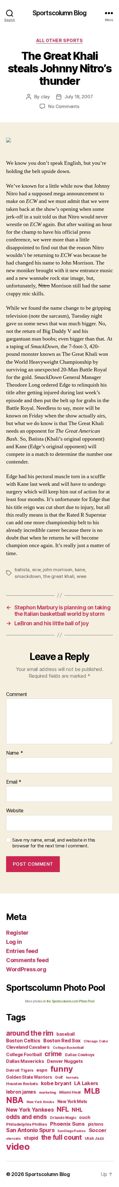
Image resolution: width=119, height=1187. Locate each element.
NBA (14, 1100)
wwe (81, 576)
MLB (92, 1090)
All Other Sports (59, 40)
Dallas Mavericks (25, 1061)
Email (13, 782)
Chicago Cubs (96, 1041)
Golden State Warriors (29, 1077)
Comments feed (27, 960)
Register (17, 932)
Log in (14, 942)
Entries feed (22, 951)
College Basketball (68, 1047)
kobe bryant (56, 1083)
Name (14, 753)
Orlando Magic (63, 1118)
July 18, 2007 (78, 96)
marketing (47, 1092)
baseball (65, 1034)
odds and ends (26, 1116)
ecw (36, 569)
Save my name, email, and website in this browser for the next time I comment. (53, 843)
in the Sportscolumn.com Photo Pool (68, 1001)
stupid (31, 1138)
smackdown (28, 576)
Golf (59, 1077)
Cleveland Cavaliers (28, 1047)
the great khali (58, 576)
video (18, 1146)
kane (80, 569)
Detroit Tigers (19, 1070)
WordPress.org (26, 969)
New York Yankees (30, 1109)
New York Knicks (40, 1102)
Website (14, 811)
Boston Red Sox (62, 1040)
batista (22, 569)
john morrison (57, 569)
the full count (62, 1137)
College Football (24, 1054)
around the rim (29, 1033)
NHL (77, 1109)
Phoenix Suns (67, 1124)
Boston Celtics (23, 1041)
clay (45, 96)
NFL (63, 1109)
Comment (16, 694)
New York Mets (72, 1101)
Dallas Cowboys (79, 1054)
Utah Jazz (94, 1138)
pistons (95, 1124)
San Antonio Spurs (30, 1130)
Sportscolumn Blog (59, 13)
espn (41, 1070)
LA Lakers (86, 1083)
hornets (72, 1078)
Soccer (97, 1130)
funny (61, 1068)
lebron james (21, 1092)
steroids (13, 1138)
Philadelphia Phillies (26, 1124)
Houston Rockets (22, 1083)
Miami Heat (70, 1092)
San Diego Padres (71, 1131)
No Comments (63, 106)
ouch (84, 1117)
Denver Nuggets (65, 1061)
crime (53, 1054)
